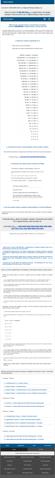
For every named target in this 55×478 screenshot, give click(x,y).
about (7, 445)
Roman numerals (27, 461)
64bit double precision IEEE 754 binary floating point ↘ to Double (25, 439)
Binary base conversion (9, 457)
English (14, 449)
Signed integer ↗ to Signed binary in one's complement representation (26, 389)
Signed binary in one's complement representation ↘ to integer (24, 423)
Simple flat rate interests (45, 468)
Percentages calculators (45, 457)
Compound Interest (27, 468)
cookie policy (47, 445)
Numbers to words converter (27, 457)
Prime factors (10, 461)
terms (34, 445)
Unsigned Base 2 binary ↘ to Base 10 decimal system (21, 416)
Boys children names (27, 472)
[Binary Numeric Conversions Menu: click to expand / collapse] (45, 19)
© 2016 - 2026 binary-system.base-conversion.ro (27, 453)
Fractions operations (45, 461)
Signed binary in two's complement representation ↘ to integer (24, 426)
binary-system (8, 2)
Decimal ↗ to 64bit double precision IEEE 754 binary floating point (25, 406)
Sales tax (9, 465)
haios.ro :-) (9, 472)
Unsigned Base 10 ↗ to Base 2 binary (17, 383)
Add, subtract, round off (9, 468)
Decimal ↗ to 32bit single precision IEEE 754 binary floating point (25, 403)
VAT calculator (27, 465)
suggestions (21, 445)
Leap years (45, 465)
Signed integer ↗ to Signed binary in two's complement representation (26, 393)
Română (41, 449)
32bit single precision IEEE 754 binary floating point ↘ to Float (24, 436)
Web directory (45, 472)
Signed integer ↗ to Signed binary (16, 386)
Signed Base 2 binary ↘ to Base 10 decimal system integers (23, 419)
